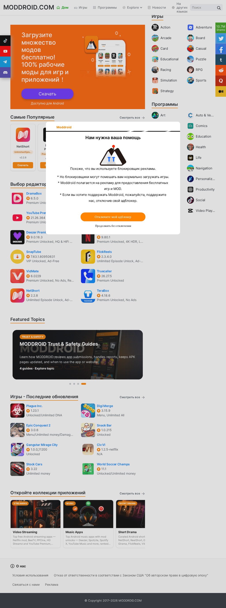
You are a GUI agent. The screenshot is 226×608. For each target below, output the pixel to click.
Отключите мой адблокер (113, 217)
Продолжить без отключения (113, 225)
